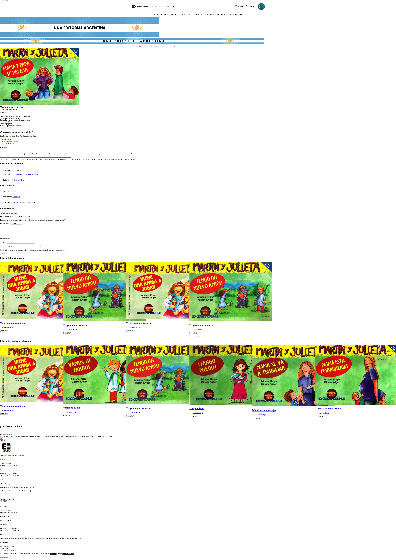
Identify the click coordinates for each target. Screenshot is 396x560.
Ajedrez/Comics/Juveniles (19, 436)
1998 (14, 191)
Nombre (3, 242)
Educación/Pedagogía (86, 436)
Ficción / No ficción (156, 47)
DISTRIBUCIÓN (235, 14)
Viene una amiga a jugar (13, 323)
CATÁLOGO (185, 14)
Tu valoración (5, 239)
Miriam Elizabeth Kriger (23, 116)
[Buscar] (173, 6)
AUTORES (197, 14)
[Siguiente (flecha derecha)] (3, 559)
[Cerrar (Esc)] (7, 557)
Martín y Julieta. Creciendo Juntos (19, 120)
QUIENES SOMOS (161, 14)
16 (13, 185)
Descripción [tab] (8, 139)
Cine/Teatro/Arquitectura (52, 436)
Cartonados (16, 197)
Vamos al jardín (71, 407)
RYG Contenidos (68, 554)
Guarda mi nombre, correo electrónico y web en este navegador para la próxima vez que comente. (34, 250)
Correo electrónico (6, 246)
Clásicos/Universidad (69, 436)
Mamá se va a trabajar (264, 410)
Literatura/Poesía (35, 436)
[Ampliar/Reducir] (1, 557)
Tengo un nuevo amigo (75, 325)
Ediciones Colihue (18, 180)
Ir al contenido (4, 1)
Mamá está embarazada (328, 408)
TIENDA (174, 14)
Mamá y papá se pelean (170, 47)
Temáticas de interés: (7, 434)
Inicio (141, 47)
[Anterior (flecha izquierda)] (1, 559)
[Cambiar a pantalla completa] (3, 557)
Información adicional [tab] (11, 141)
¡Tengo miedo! (196, 408)
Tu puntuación (5, 223)
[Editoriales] (261, 6)
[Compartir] (5, 557)
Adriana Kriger (10, 116)
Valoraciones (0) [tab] (9, 143)
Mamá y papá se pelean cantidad (10, 126)
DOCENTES (209, 14)
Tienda (146, 47)
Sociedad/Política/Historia (103, 436)
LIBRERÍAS (221, 14)
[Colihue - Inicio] (140, 6)
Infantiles (5, 436)
